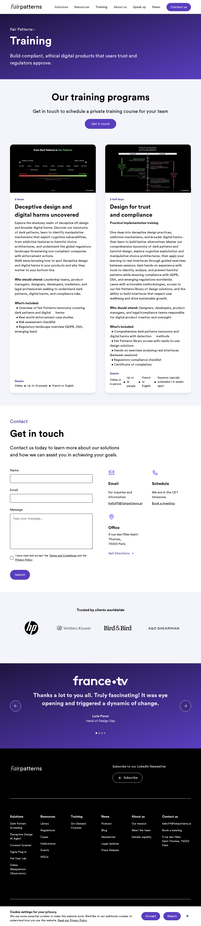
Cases (44, 837)
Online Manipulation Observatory (18, 869)
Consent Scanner (20, 845)
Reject (172, 916)
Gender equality (141, 837)
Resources (81, 7)
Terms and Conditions (63, 555)
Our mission (139, 823)
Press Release (110, 850)
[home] (26, 7)
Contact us (179, 7)
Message (16, 509)
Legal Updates (110, 843)
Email (14, 490)
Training (101, 7)
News (156, 7)
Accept (150, 916)
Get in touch (100, 123)
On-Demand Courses (78, 825)
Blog (104, 830)
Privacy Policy (23, 559)
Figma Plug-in (18, 852)
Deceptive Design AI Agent (21, 836)
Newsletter (108, 837)
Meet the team (141, 830)
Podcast (106, 823)
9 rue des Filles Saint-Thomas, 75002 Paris (175, 841)
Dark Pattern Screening (18, 825)
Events (44, 850)
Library (44, 823)
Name (14, 470)
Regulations (47, 830)
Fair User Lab (18, 858)
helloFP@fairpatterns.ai (125, 503)
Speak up (139, 7)
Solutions (61, 7)
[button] (15, 705)
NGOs (44, 857)
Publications (48, 843)
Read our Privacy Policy (72, 920)
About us (120, 7)
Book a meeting (163, 503)
